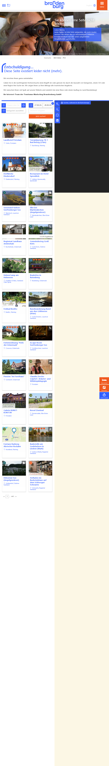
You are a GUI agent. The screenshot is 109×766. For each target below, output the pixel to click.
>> (16, 496)
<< (4, 496)
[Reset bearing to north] (57, 115)
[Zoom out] (57, 109)
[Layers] (57, 120)
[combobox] (13, 105)
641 (12, 496)
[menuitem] (89, 5)
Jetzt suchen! (41, 116)
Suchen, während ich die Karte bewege (76, 103)
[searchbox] (14, 105)
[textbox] (15, 111)
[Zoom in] (57, 104)
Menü (102, 7)
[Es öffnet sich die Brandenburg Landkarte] (9, 5)
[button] (104, 388)
